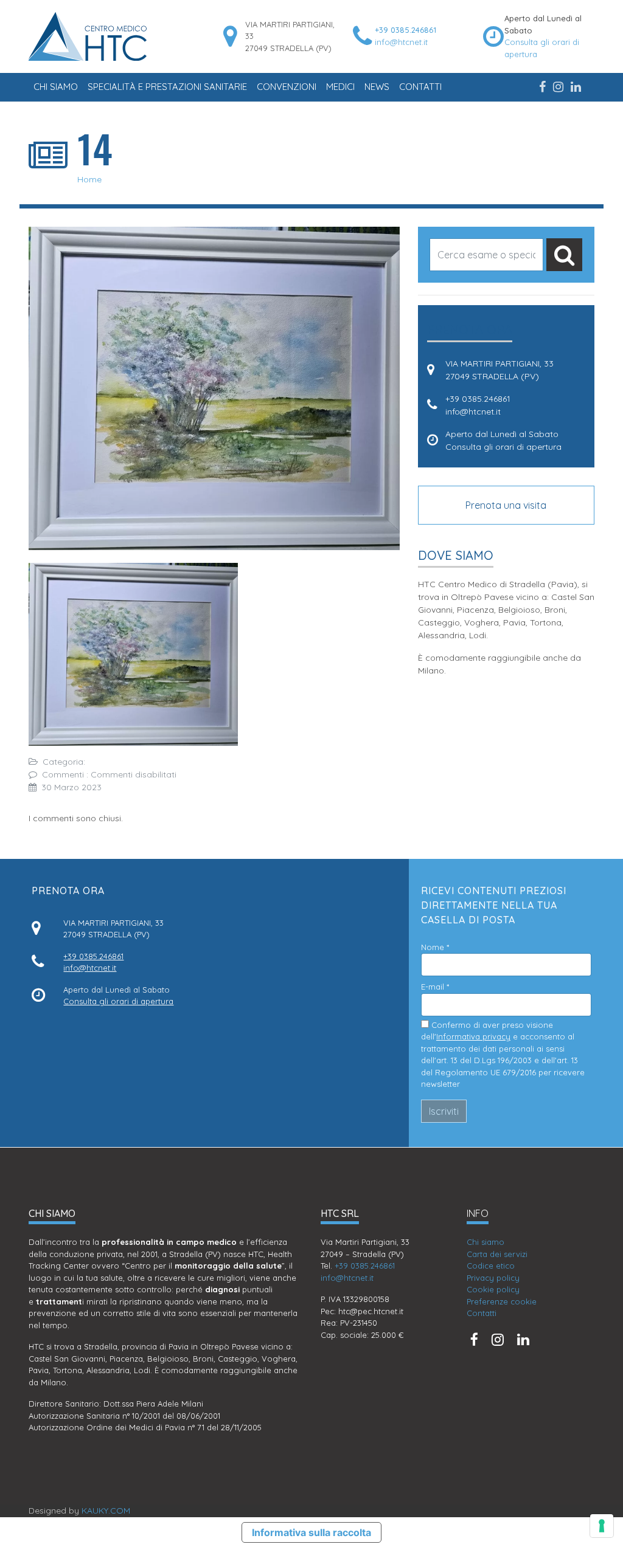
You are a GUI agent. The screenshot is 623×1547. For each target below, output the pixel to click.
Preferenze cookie (502, 1301)
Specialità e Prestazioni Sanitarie (167, 86)
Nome (435, 947)
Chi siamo (55, 86)
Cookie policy (493, 1289)
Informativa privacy (473, 1036)
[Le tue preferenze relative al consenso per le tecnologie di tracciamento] (601, 1525)
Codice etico (491, 1265)
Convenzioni (286, 86)
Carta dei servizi (497, 1254)
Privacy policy (493, 1278)
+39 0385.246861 (405, 30)
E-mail (435, 986)
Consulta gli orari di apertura (503, 446)
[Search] (564, 254)
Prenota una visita (505, 505)
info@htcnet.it (401, 42)
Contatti (420, 86)
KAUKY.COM (106, 1510)
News (376, 86)
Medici (340, 86)
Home (89, 179)
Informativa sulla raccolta (311, 1532)
